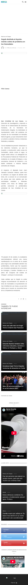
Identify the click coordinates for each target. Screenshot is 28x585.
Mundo (4, 492)
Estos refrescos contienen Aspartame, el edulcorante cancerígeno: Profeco (14, 497)
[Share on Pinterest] (23, 299)
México (4, 511)
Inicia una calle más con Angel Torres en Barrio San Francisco (13, 327)
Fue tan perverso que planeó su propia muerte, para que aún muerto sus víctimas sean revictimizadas (14, 478)
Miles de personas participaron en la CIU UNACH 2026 (13, 387)
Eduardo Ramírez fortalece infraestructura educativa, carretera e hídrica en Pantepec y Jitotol (13, 346)
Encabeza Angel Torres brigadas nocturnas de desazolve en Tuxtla (14, 367)
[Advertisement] (14, 19)
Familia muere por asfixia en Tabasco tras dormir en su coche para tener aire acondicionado (14, 516)
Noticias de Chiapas (6, 36)
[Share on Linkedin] (26, 299)
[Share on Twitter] (21, 299)
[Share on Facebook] (19, 299)
